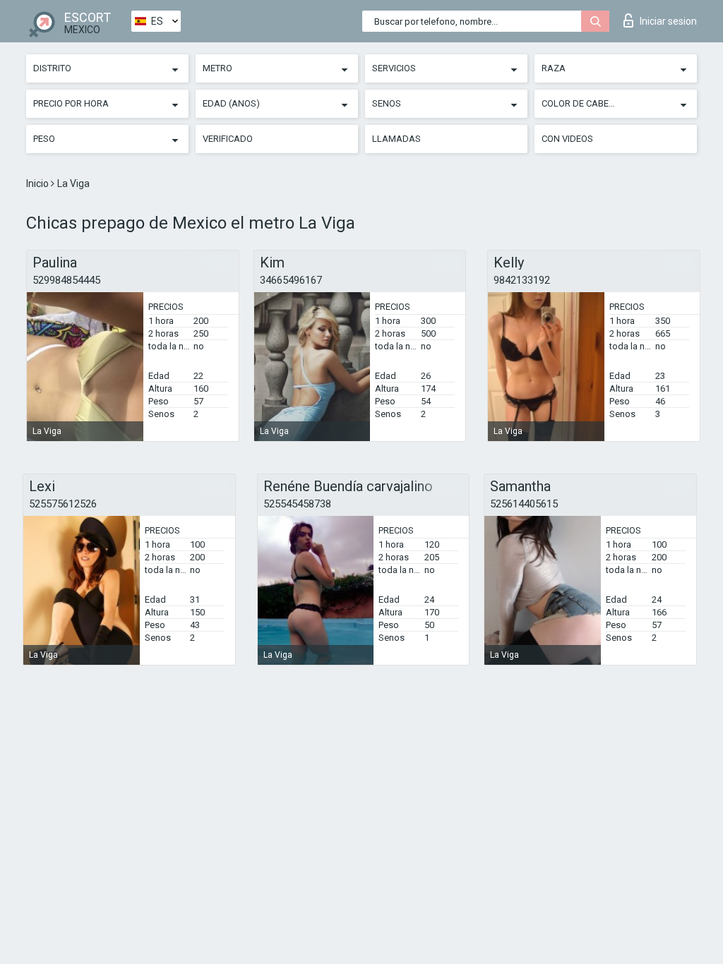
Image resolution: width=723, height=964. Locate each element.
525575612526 (63, 504)
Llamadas (396, 138)
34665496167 (291, 280)
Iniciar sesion (668, 21)
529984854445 (66, 280)
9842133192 (522, 280)
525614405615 (524, 504)
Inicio (38, 183)
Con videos (567, 138)
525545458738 (297, 504)
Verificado (228, 138)
